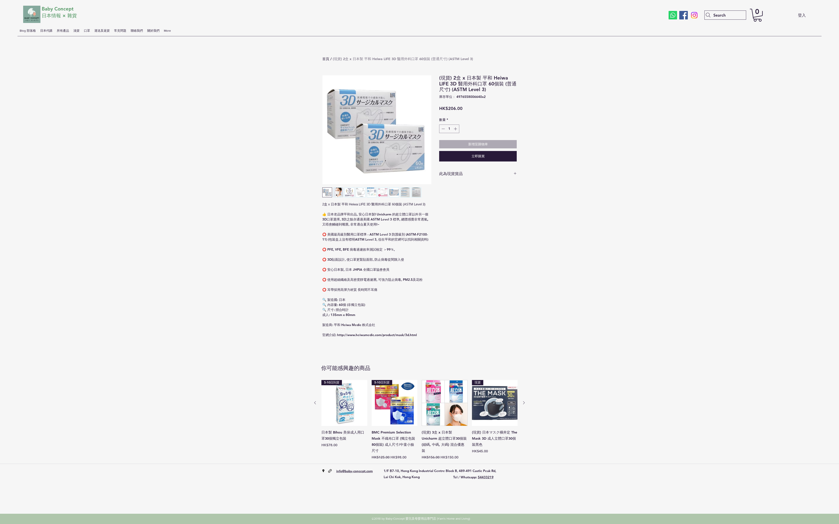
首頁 (325, 59)
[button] (757, 15)
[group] (419, 420)
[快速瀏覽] (445, 403)
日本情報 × (54, 16)
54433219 (486, 477)
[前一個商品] (315, 402)
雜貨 (72, 16)
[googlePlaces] (323, 471)
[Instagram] (694, 15)
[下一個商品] (524, 402)
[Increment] (456, 129)
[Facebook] (683, 15)
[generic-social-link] (330, 471)
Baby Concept (58, 9)
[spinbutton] (449, 129)
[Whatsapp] (673, 15)
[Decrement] (443, 129)
